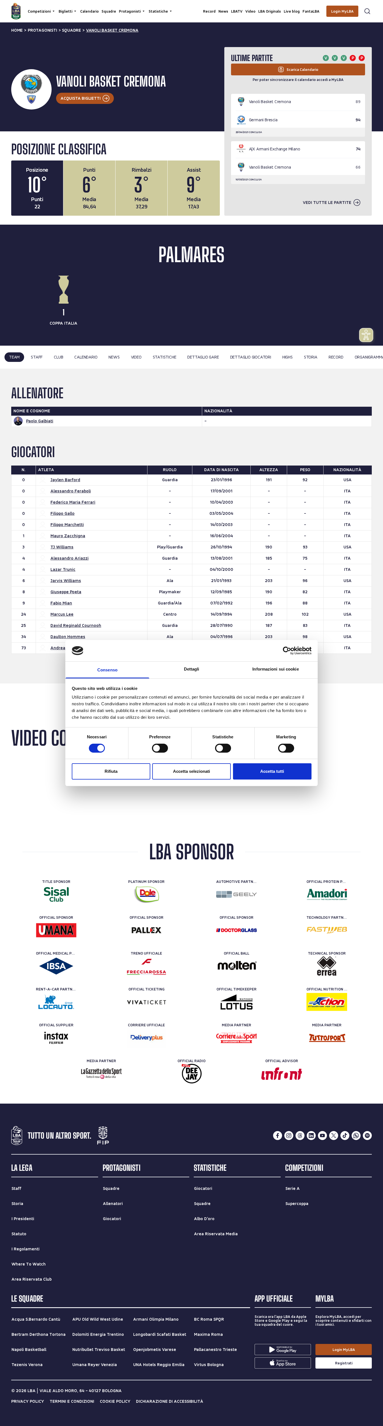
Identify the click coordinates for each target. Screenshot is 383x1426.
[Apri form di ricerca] (367, 11)
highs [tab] (287, 357)
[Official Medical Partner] (56, 966)
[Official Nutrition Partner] (326, 1002)
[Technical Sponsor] (326, 966)
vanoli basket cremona (112, 30)
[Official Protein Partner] (326, 894)
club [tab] (58, 357)
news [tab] (114, 357)
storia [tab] (310, 357)
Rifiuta (111, 771)
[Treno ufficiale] (146, 966)
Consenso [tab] (107, 669)
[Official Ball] (236, 966)
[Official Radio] (191, 1073)
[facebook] (277, 1135)
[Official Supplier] (56, 1038)
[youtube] (322, 1135)
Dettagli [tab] (191, 669)
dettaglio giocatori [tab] (250, 357)
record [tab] (336, 357)
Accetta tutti (272, 771)
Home (17, 30)
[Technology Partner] (326, 930)
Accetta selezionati (191, 771)
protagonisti (42, 30)
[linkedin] (311, 1135)
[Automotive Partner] (236, 894)
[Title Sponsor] (56, 894)
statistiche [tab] (164, 357)
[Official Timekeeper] (236, 1002)
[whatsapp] (356, 1135)
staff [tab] (37, 357)
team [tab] (14, 357)
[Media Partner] (236, 1038)
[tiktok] (344, 1135)
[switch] (160, 748)
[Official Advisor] (281, 1073)
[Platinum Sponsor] (146, 894)
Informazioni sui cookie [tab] (275, 669)
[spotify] (367, 1135)
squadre (71, 30)
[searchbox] (191, 7)
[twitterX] (333, 1135)
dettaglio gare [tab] (203, 357)
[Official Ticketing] (146, 1002)
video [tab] (136, 357)
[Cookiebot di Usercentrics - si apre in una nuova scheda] (287, 650)
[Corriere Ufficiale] (146, 1038)
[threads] (300, 1135)
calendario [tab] (85, 357)
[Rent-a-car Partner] (56, 1002)
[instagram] (288, 1135)
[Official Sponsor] (56, 930)
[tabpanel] (191, 526)
